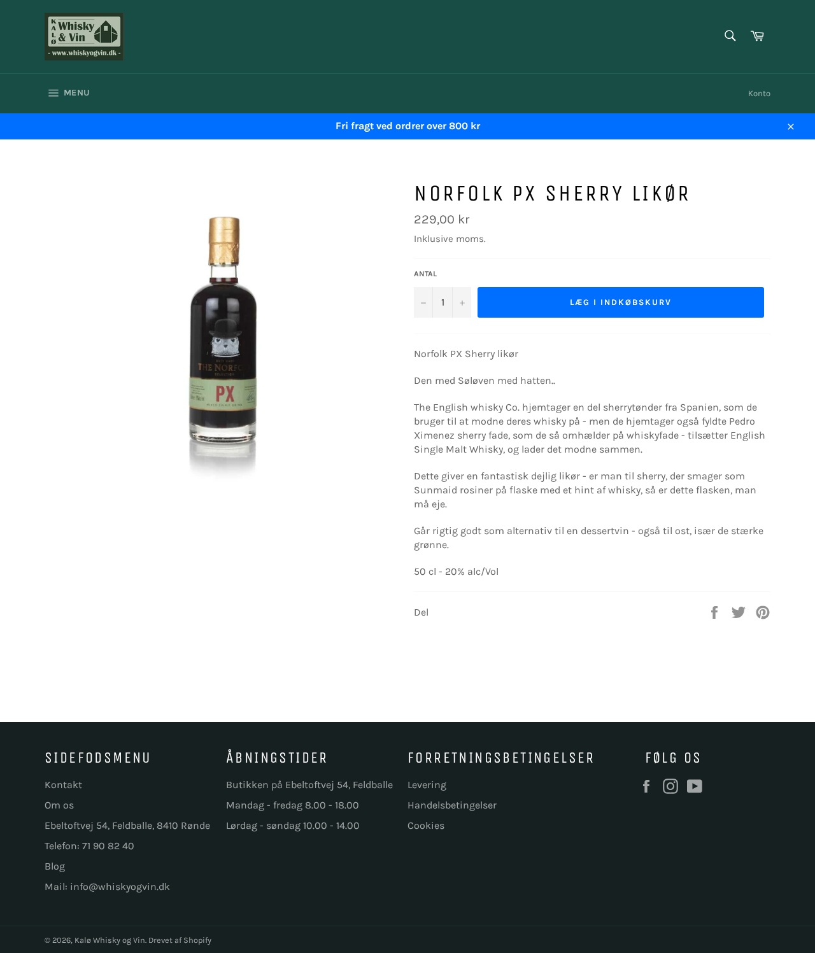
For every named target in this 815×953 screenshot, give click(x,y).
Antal (425, 273)
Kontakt (63, 785)
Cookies (426, 825)
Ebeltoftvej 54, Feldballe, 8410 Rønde (127, 825)
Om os (59, 805)
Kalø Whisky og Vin (109, 940)
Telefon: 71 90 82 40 (89, 846)
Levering (427, 785)
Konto (759, 93)
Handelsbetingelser (452, 805)
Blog (55, 866)
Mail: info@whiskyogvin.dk (107, 886)
